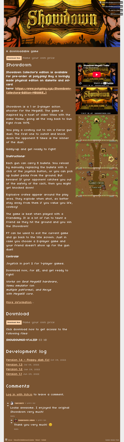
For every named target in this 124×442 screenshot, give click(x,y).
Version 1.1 (14, 374)
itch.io (10, 440)
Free (117, 440)
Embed (44, 440)
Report (37, 440)
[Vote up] (7, 403)
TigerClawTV (19, 403)
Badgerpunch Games (26, 420)
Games (107, 440)
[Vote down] (7, 405)
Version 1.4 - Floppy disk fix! (28, 360)
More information (19, 302)
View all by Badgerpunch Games (24, 440)
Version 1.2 (14, 369)
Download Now (14, 58)
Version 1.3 (14, 364)
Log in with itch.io (19, 394)
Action (113, 440)
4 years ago (30, 403)
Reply (13, 416)
